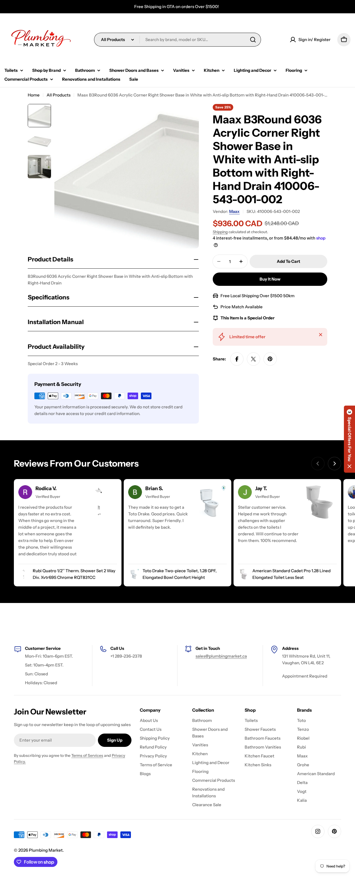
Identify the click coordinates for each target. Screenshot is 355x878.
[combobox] (177, 39)
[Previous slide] (317, 463)
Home (34, 95)
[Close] (320, 334)
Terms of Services (87, 755)
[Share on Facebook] (237, 359)
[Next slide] (334, 463)
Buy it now (270, 279)
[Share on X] (253, 359)
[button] (349, 439)
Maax (234, 211)
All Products (58, 95)
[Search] (253, 39)
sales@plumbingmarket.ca (221, 656)
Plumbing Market (46, 850)
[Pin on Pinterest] (270, 359)
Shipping (220, 232)
